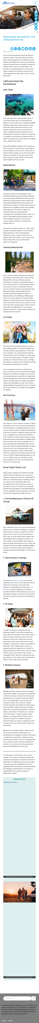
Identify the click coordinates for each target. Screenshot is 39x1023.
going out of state (17, 580)
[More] (34, 48)
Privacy (4, 1021)
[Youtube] (23, 48)
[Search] (34, 998)
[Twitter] (26, 48)
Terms (10, 1021)
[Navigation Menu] (35, 2)
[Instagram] (15, 48)
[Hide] (37, 32)
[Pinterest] (19, 48)
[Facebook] (11, 48)
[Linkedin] (30, 48)
